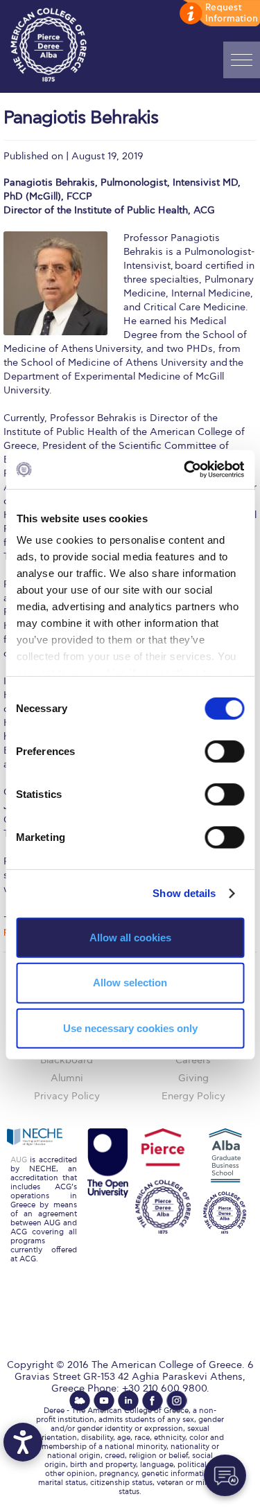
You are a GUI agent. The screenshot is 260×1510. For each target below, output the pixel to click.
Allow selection (130, 982)
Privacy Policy (67, 1096)
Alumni (67, 1078)
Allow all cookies (130, 937)
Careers (193, 1060)
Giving (193, 1078)
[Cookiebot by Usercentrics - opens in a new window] (185, 470)
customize (218, 14)
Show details (184, 893)
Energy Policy (193, 1096)
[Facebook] (152, 1400)
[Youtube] (104, 1400)
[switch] (224, 751)
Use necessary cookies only (130, 1028)
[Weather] (79, 1400)
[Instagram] (176, 1400)
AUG (18, 1159)
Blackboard (66, 1060)
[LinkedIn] (128, 1400)
